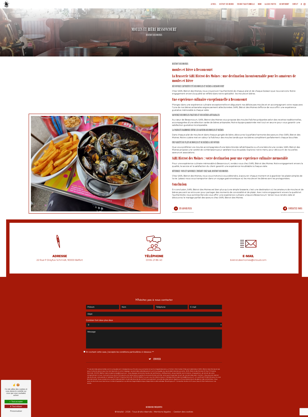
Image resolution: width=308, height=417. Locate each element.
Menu (259, 4)
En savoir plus (185, 208)
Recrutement (284, 4)
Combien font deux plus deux (99, 320)
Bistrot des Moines (226, 4)
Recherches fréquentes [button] (154, 407)
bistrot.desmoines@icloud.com (248, 259)
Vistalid (120, 412)
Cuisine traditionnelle (246, 4)
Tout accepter (17, 402)
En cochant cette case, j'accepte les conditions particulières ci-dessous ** (120, 352)
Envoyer (157, 359)
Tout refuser (17, 406)
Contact (295, 4)
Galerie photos (270, 4)
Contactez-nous (295, 208)
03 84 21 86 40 (154, 259)
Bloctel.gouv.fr (170, 381)
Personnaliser (16, 411)
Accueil (213, 4)
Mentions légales (162, 412)
